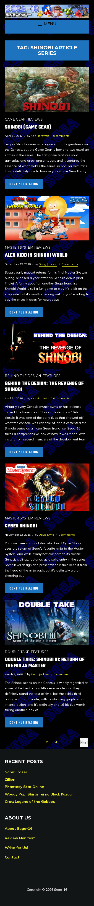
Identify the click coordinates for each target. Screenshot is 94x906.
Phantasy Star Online (24, 786)
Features (51, 376)
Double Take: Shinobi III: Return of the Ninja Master (45, 662)
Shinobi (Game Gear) (28, 127)
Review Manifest (20, 838)
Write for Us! (16, 847)
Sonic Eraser (16, 772)
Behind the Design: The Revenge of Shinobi (44, 386)
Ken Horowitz (40, 135)
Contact (12, 857)
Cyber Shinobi (21, 526)
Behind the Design (23, 376)
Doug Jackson (48, 264)
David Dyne (46, 534)
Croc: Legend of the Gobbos (30, 801)
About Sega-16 (18, 828)
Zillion (10, 779)
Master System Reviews (27, 247)
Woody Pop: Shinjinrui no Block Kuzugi (39, 794)
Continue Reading (23, 183)
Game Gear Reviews (24, 119)
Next (84, 742)
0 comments (61, 135)
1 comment (61, 674)
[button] (47, 24)
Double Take (17, 652)
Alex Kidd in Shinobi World (36, 255)
